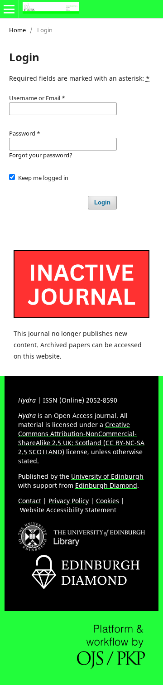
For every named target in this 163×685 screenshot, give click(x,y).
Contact (29, 500)
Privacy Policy (68, 500)
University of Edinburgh (107, 476)
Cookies (107, 500)
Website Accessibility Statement (68, 509)
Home (17, 30)
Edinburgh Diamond (106, 485)
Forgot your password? (40, 155)
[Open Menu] (9, 9)
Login (102, 202)
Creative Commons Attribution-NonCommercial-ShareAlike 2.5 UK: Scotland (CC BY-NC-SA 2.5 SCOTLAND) (81, 438)
